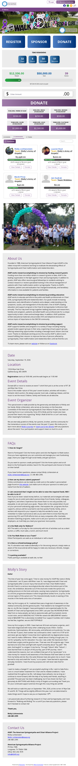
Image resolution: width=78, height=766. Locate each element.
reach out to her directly (45, 427)
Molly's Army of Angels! (25, 152)
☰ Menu (5, 9)
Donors (7, 137)
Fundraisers (18, 136)
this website (24, 484)
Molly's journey (27, 427)
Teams (29, 137)
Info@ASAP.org (13, 754)
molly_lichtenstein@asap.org (18, 475)
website (34, 343)
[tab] (6, 137)
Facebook (53, 343)
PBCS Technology (38, 764)
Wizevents (22, 764)
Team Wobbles (64, 180)
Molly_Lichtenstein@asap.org (19, 737)
